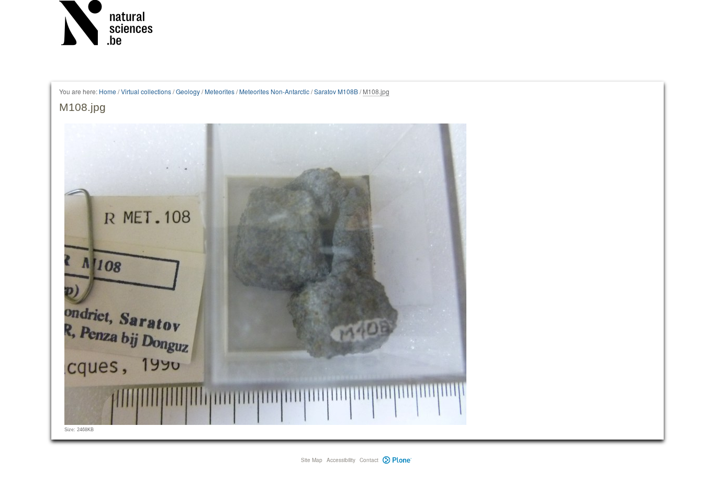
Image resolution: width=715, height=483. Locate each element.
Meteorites (219, 91)
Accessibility (341, 460)
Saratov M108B (336, 91)
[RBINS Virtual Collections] (112, 24)
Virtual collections (146, 91)
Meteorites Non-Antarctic (274, 91)
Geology (188, 91)
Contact (369, 460)
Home (107, 91)
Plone (397, 460)
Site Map (311, 460)
